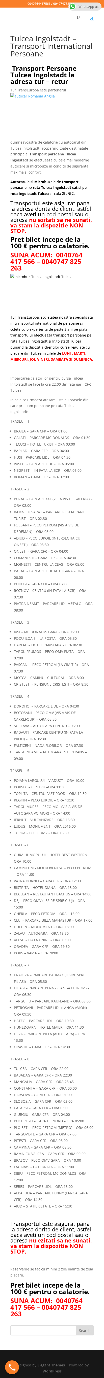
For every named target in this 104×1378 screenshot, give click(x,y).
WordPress (52, 1371)
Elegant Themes (51, 1365)
